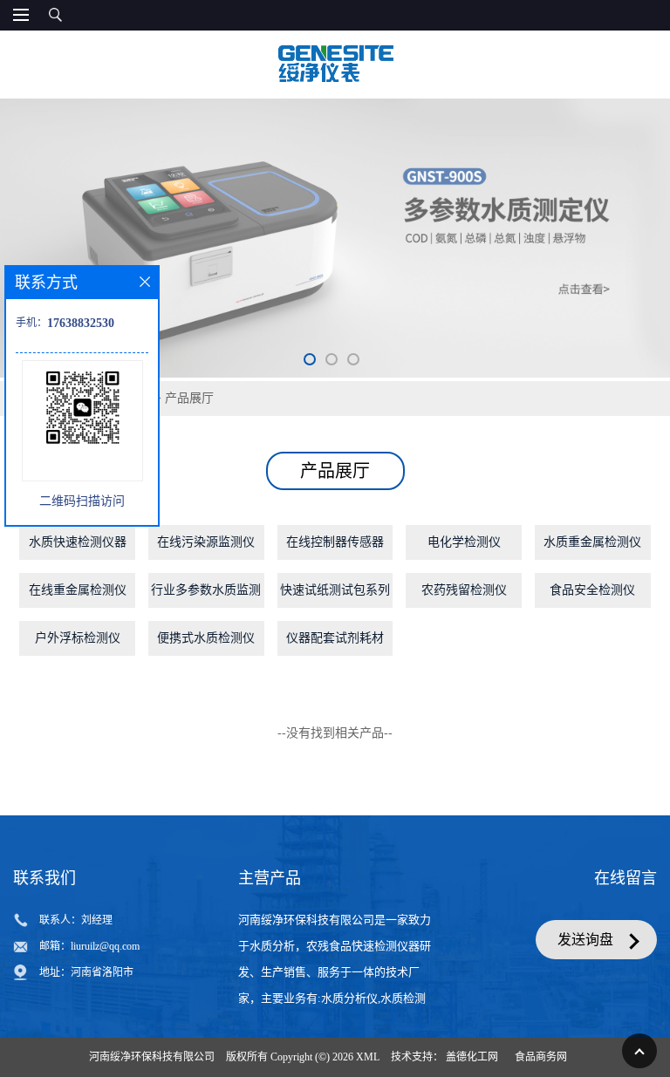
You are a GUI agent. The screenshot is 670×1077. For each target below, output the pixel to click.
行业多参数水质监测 (206, 589)
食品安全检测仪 (592, 589)
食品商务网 (541, 1057)
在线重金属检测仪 (77, 589)
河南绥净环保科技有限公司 (152, 1057)
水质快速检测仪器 (77, 542)
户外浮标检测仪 (77, 637)
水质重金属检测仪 (592, 542)
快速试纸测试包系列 (335, 589)
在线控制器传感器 (335, 542)
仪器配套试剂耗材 (335, 637)
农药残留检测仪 (464, 589)
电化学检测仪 (464, 542)
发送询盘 (585, 939)
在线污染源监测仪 (206, 542)
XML (367, 1057)
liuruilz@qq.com (105, 946)
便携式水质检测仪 (206, 637)
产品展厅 (189, 398)
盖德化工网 (472, 1057)
